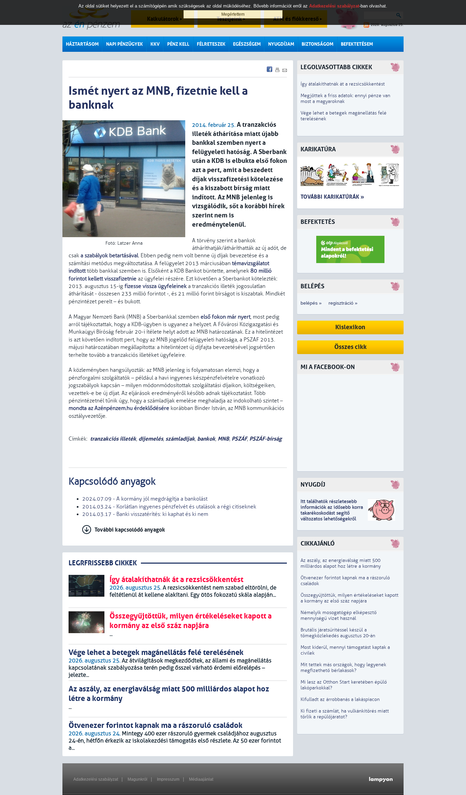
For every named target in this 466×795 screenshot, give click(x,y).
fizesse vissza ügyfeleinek (156, 286)
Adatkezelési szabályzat (95, 779)
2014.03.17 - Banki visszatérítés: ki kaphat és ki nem (145, 514)
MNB (223, 438)
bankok (206, 438)
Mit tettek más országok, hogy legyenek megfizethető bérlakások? (343, 667)
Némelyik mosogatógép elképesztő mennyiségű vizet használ (339, 615)
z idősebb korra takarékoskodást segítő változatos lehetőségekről (332, 513)
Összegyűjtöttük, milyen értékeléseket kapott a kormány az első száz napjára (349, 598)
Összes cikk (350, 347)
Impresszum (168, 779)
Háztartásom (82, 44)
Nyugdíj (313, 484)
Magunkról (137, 779)
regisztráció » (343, 303)
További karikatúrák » (332, 197)
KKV (155, 44)
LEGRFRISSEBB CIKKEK (103, 563)
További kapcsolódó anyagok (129, 529)
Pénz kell (178, 44)
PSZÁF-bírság (265, 438)
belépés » (311, 303)
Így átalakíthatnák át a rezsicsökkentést (343, 84)
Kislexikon (350, 327)
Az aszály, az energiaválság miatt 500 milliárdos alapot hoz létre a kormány (341, 563)
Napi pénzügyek (124, 44)
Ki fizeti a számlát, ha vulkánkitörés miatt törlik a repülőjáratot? (345, 714)
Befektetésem (357, 44)
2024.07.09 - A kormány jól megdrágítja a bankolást (144, 499)
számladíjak (180, 438)
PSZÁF (239, 438)
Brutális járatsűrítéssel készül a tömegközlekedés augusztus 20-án (338, 633)
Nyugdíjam (281, 44)
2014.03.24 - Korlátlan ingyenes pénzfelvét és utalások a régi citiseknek (169, 507)
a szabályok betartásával (109, 256)
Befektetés (318, 222)
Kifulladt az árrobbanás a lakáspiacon (340, 699)
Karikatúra (318, 149)
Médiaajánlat (201, 779)
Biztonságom (317, 44)
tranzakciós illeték (113, 438)
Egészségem (247, 44)
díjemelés (151, 438)
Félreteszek (211, 44)
